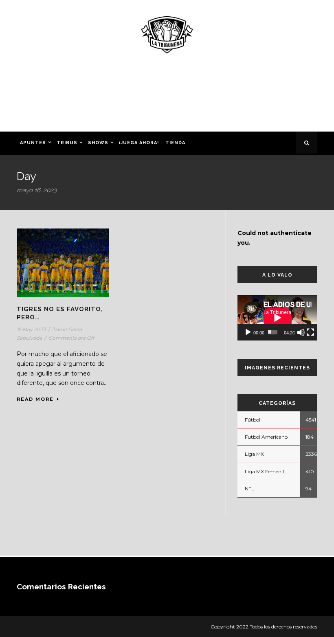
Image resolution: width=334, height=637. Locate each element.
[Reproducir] (248, 332)
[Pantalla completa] (310, 332)
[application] (277, 317)
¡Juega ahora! (139, 142)
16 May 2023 (31, 329)
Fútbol (252, 420)
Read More (35, 399)
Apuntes (33, 142)
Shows (98, 142)
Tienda (175, 142)
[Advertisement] (167, 95)
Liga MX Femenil (264, 471)
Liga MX (254, 454)
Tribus (67, 142)
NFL (249, 488)
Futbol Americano (266, 437)
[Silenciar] (301, 332)
